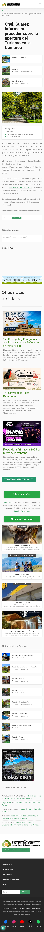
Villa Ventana (6, 908)
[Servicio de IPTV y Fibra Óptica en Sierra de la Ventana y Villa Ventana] (22, 624)
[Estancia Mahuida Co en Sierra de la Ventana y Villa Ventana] (22, 538)
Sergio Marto (11, 129)
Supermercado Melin (22, 603)
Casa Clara (16, 69)
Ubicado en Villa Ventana (21, 83)
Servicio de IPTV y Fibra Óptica (22, 631)
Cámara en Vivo (22, 494)
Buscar (25, 892)
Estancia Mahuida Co (22, 546)
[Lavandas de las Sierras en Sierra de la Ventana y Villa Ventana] (22, 566)
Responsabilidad (7, 875)
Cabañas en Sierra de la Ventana (16, 850)
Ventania (14, 908)
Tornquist (22, 908)
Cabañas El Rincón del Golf (21, 702)
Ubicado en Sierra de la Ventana (23, 60)
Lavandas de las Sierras (22, 574)
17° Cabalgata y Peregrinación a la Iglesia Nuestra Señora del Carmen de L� (21, 342)
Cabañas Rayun (17, 690)
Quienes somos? (7, 865)
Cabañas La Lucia (18, 678)
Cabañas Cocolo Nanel (19, 714)
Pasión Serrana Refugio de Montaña (24, 667)
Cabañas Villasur (17, 737)
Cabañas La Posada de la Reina (22, 655)
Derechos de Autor (7, 870)
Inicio (3, 10)
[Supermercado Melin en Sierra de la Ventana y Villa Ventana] (22, 595)
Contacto (4, 884)
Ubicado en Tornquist (20, 728)
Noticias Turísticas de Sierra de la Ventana (20, 134)
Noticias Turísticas (22, 519)
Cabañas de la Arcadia (19, 58)
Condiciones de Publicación (10, 879)
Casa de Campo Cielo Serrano (22, 725)
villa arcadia (17, 218)
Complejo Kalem (17, 81)
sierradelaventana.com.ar (34, 908)
